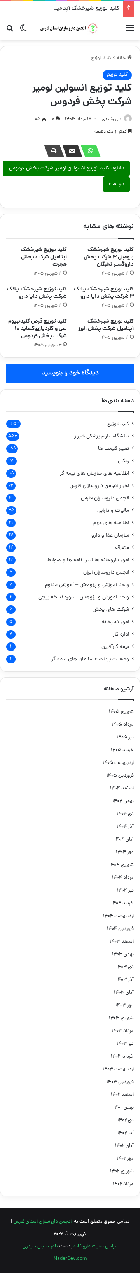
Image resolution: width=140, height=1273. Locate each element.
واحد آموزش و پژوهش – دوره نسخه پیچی (83, 597)
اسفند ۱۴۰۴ (122, 788)
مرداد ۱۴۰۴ (123, 878)
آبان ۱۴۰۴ (124, 839)
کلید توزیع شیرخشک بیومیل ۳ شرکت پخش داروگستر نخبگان (109, 257)
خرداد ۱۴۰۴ (122, 903)
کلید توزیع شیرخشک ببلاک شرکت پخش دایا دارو (37, 293)
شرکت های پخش (111, 610)
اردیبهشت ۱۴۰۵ (118, 763)
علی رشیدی (112, 119)
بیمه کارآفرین (115, 647)
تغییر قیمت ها (113, 449)
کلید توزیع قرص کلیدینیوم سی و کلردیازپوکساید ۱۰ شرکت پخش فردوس (37, 328)
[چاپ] (52, 151)
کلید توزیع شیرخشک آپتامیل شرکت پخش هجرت (62, 8)
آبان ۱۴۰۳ (124, 992)
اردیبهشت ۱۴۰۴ (118, 916)
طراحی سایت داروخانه (95, 1246)
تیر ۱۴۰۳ (125, 1043)
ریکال (123, 461)
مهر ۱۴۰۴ (125, 852)
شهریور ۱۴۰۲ (122, 1171)
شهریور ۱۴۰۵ (121, 712)
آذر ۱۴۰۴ (125, 826)
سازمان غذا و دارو (110, 535)
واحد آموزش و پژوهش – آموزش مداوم (87, 585)
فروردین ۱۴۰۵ (120, 775)
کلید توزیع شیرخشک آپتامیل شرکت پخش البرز (106, 325)
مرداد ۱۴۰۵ (123, 724)
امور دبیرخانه (115, 622)
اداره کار (121, 635)
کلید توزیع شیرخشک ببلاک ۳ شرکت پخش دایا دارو (104, 293)
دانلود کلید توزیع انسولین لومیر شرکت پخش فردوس (66, 168)
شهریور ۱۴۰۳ (121, 1018)
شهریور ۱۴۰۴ (121, 865)
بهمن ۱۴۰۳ (123, 954)
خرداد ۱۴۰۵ (122, 750)
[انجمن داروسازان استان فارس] (70, 28)
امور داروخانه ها (88, 560)
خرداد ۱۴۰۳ (122, 1056)
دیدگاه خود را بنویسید (70, 373)
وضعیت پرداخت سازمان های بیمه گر (90, 659)
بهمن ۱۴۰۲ (123, 1107)
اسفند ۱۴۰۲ (122, 1095)
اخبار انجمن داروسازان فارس (99, 486)
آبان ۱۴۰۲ (124, 1146)
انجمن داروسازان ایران (106, 573)
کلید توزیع (101, 58)
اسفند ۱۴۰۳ (122, 941)
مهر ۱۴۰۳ (125, 1005)
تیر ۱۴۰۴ (125, 890)
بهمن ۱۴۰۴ (123, 801)
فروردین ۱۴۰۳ (120, 1082)
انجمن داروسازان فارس (105, 498)
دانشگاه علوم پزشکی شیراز (101, 436)
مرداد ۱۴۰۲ (123, 1184)
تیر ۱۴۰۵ (125, 737)
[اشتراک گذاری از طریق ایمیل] (70, 151)
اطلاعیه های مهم (111, 523)
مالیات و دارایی (113, 511)
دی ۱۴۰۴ (125, 814)
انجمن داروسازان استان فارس (43, 1221)
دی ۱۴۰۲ (125, 1120)
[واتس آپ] (88, 151)
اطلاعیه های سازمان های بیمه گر (94, 474)
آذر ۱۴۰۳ (125, 980)
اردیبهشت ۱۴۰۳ (118, 1069)
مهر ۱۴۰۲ (125, 1158)
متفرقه (122, 548)
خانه (122, 58)
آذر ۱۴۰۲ (125, 1133)
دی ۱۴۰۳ (125, 967)
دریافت (116, 184)
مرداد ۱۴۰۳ (123, 1031)
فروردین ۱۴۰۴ (120, 929)
